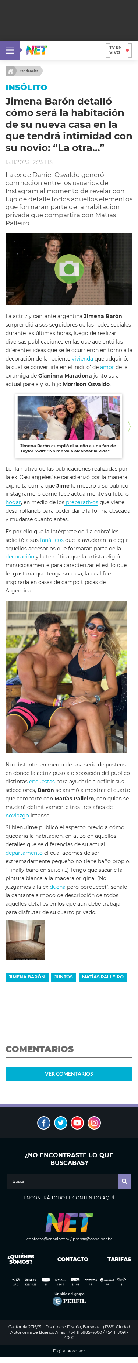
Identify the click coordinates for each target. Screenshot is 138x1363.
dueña (58, 887)
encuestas (42, 782)
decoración (20, 557)
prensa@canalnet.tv (92, 1238)
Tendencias (29, 71)
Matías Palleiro (103, 977)
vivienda (82, 359)
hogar (13, 502)
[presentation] (8, 426)
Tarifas (119, 1259)
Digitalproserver (69, 1351)
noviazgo (17, 816)
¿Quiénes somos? (20, 1259)
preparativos (81, 502)
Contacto (71, 1259)
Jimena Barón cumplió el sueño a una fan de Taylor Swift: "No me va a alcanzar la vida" (68, 448)
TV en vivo (115, 50)
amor (107, 367)
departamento (24, 853)
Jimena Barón (27, 977)
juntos (63, 977)
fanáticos (52, 540)
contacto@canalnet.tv (47, 1238)
